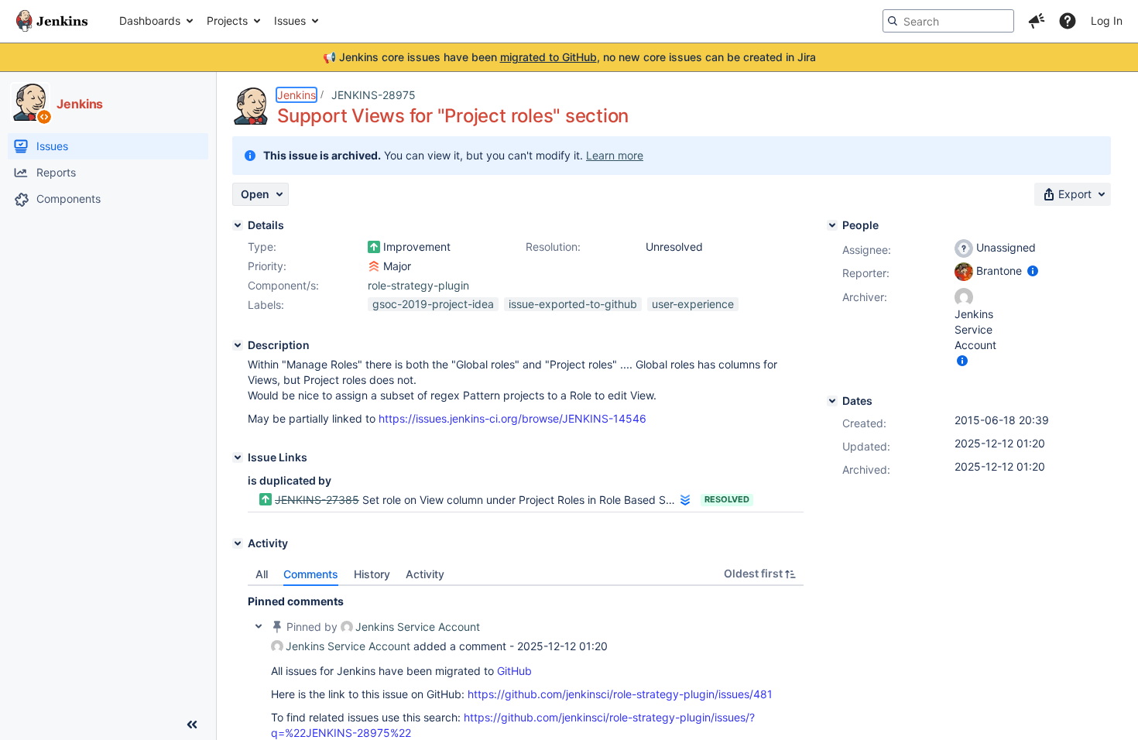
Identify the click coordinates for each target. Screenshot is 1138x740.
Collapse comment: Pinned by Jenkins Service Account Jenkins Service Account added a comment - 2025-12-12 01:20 (258, 626)
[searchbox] (948, 21)
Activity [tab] (425, 574)
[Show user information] (1033, 270)
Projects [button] (227, 20)
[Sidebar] (192, 724)
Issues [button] (290, 20)
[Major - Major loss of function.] (374, 266)
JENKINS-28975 (373, 94)
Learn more (614, 155)
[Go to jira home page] (52, 20)
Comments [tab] (310, 574)
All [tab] (261, 574)
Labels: (266, 304)
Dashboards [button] (149, 20)
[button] (1036, 21)
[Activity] (237, 543)
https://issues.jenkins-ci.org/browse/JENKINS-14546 (512, 418)
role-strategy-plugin (418, 285)
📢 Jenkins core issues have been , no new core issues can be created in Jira (569, 56)
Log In (1107, 20)
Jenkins (296, 94)
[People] (832, 225)
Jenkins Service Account (417, 626)
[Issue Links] (237, 457)
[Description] (237, 345)
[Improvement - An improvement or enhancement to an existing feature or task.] (374, 247)
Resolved (726, 499)
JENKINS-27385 (317, 499)
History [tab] (372, 574)
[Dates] (832, 401)
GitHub (514, 670)
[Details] (237, 225)
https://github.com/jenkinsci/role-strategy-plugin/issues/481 (620, 694)
